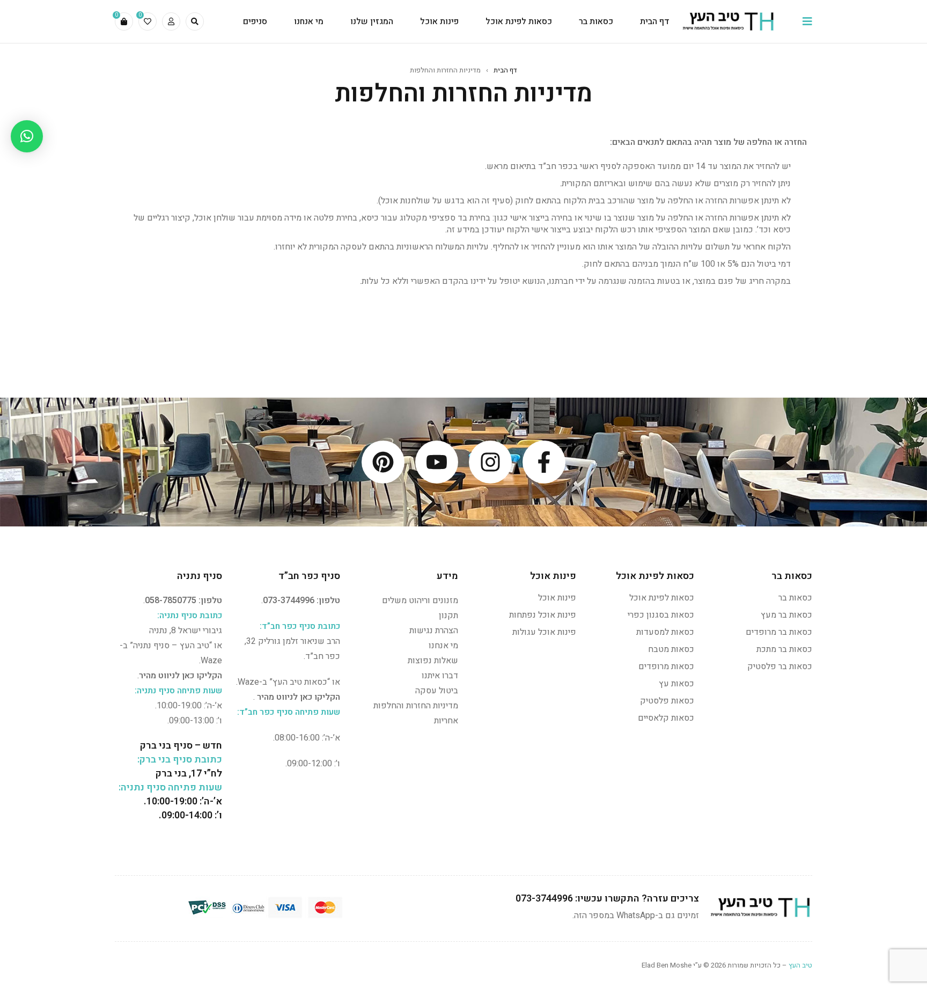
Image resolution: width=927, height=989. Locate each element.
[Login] (171, 21)
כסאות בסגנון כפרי (661, 615)
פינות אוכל (557, 597)
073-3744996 (288, 600)
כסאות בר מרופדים (779, 632)
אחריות (446, 720)
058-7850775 (170, 600)
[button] (27, 136)
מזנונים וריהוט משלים (420, 600)
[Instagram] (490, 462)
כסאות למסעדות (665, 632)
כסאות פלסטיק (667, 700)
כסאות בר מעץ (786, 615)
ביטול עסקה (436, 690)
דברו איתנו (440, 675)
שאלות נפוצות (433, 660)
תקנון (448, 615)
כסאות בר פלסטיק (779, 666)
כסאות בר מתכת (784, 649)
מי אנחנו (443, 645)
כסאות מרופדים (666, 666)
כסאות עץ (676, 683)
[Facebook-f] (544, 462)
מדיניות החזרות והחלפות (415, 705)
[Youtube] (436, 462)
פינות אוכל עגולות (544, 632)
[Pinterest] (383, 462)
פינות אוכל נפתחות (542, 615)
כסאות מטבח (671, 649)
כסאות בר (795, 597)
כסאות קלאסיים (666, 718)
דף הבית (505, 70)
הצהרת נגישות (433, 630)
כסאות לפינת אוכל (661, 597)
